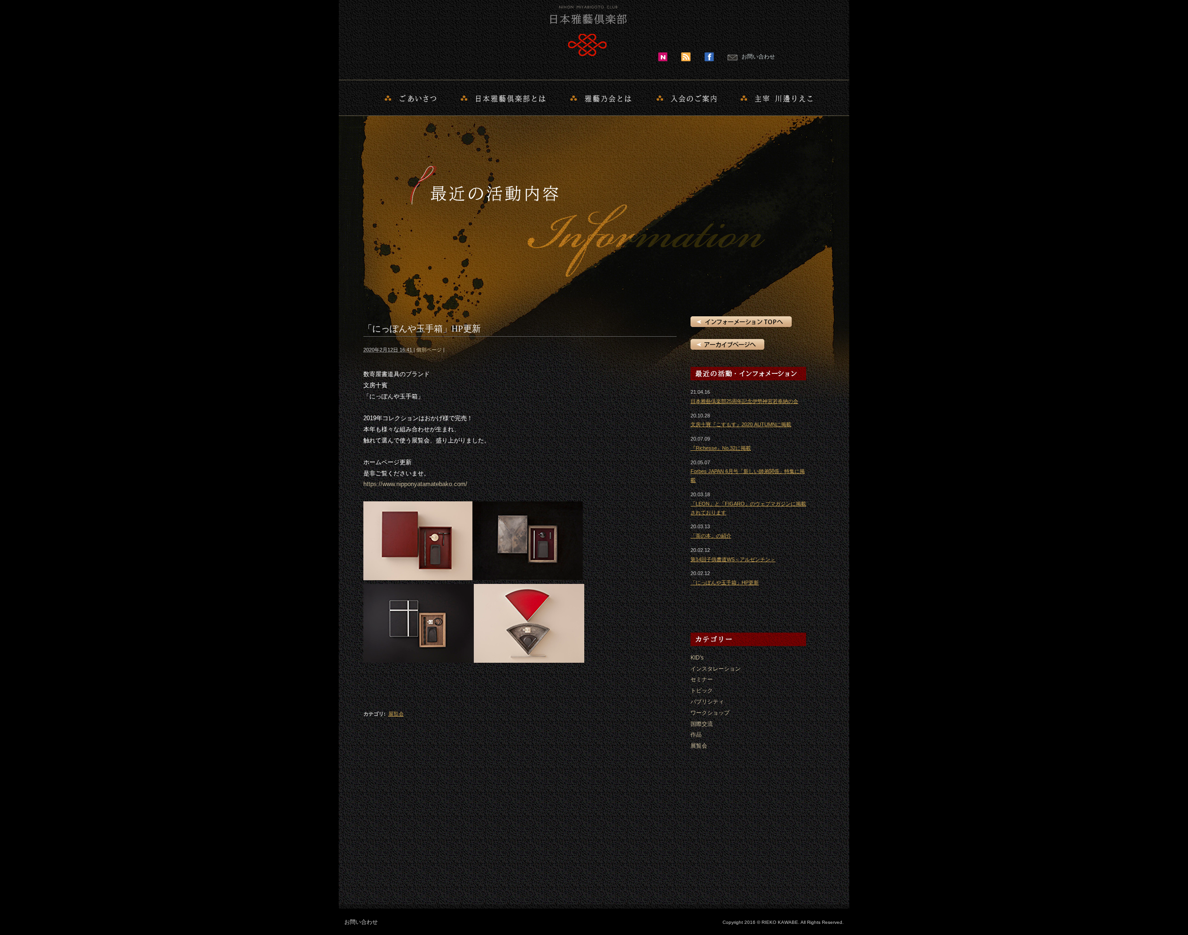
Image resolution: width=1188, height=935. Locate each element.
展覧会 (396, 714)
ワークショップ (710, 713)
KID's (697, 657)
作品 (696, 734)
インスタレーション (716, 669)
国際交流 (702, 724)
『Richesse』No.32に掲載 (721, 448)
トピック (702, 690)
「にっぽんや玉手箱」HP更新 (725, 582)
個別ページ (429, 349)
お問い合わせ (758, 56)
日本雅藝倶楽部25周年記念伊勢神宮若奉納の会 (744, 401)
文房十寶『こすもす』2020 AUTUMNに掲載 (741, 424)
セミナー (702, 679)
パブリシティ (707, 701)
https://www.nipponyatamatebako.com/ (415, 484)
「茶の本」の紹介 (711, 535)
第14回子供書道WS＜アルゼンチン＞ (733, 559)
